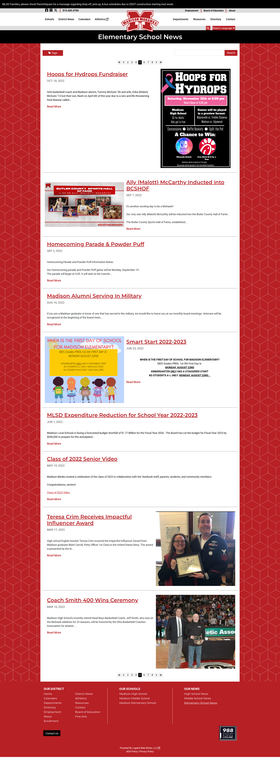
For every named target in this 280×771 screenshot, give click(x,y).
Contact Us (52, 733)
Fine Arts (81, 716)
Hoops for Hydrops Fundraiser (87, 74)
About (232, 10)
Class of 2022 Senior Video (82, 459)
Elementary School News (200, 703)
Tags (54, 52)
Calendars (84, 19)
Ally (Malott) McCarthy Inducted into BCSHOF (175, 185)
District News (66, 19)
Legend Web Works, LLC (145, 748)
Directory (215, 19)
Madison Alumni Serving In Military (94, 296)
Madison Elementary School (137, 703)
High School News (196, 693)
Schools (49, 19)
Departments (180, 19)
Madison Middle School (134, 698)
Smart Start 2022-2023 (156, 341)
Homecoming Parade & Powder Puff (95, 244)
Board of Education (214, 10)
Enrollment (51, 721)
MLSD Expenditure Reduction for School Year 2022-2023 (122, 415)
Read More (54, 106)
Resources (199, 19)
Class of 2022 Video (58, 492)
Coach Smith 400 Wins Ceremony (92, 600)
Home (48, 693)
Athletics (100, 19)
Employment (191, 10)
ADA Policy (132, 751)
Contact (230, 19)
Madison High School (133, 693)
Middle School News (197, 698)
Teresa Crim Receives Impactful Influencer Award (89, 519)
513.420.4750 (71, 10)
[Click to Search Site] (208, 28)
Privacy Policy (146, 751)
